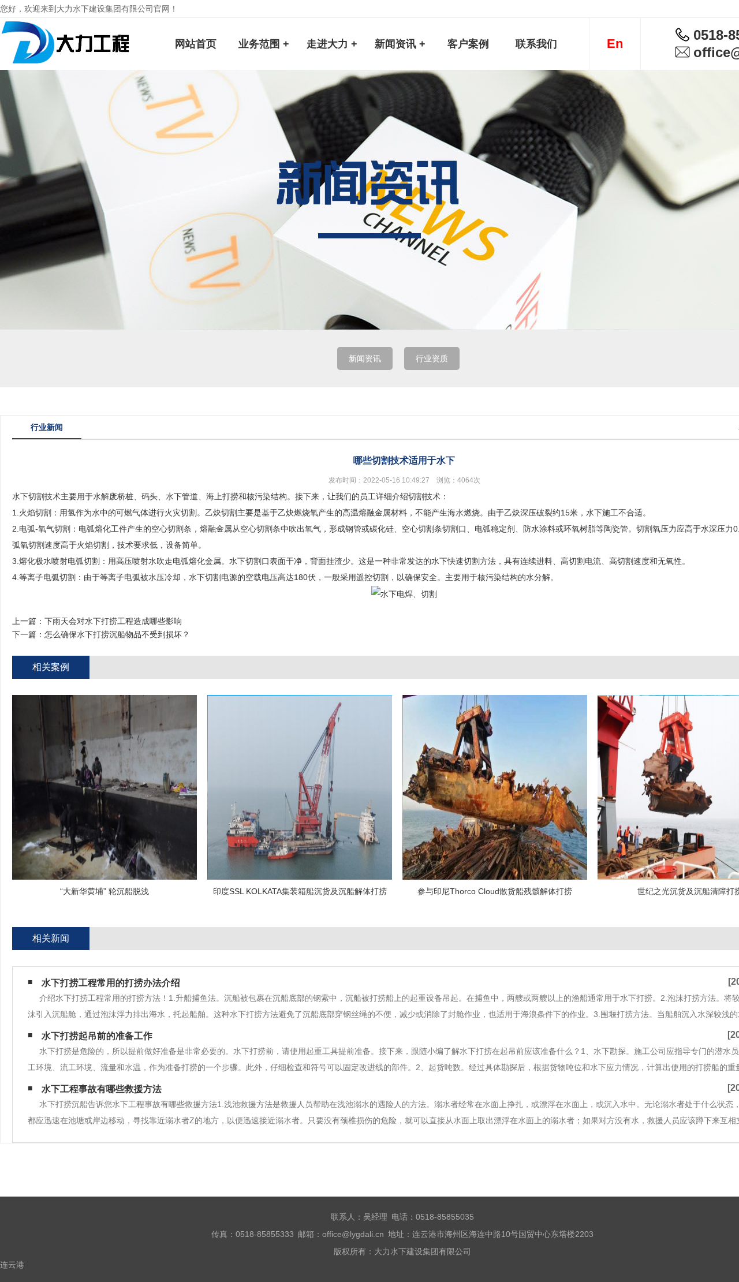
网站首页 (196, 44)
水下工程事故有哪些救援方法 (102, 1089)
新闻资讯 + (400, 44)
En (615, 43)
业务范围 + (263, 44)
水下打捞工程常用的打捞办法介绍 (111, 983)
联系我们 (536, 44)
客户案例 (468, 44)
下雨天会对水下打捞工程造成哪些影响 (113, 621)
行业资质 (432, 358)
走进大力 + (332, 44)
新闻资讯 (365, 358)
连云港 (12, 1264)
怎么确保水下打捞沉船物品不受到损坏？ (117, 634)
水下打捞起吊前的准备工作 (97, 1036)
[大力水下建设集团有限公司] (66, 44)
